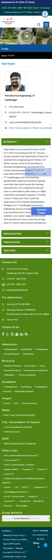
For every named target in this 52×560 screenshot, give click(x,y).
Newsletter (38, 501)
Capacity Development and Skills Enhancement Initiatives (23, 480)
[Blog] (26, 334)
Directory (8, 505)
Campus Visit (12, 319)
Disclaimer (8, 548)
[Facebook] (3, 334)
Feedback (6, 530)
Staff (15, 403)
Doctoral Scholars (29, 403)
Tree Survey (24, 501)
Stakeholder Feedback (24, 391)
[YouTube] (16, 334)
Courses (8, 474)
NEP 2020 (27, 8)
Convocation (45, 8)
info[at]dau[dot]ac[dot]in (17, 290)
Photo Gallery (22, 505)
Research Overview (12, 366)
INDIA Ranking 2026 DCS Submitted (20, 443)
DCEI (4, 8)
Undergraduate (10, 349)
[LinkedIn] (21, 334)
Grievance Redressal (12, 12)
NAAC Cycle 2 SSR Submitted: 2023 (19, 415)
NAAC (14, 8)
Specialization (12, 233)
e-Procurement (11, 460)
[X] (7, 334)
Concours (8, 501)
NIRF (20, 8)
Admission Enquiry (42, 211)
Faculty (7, 403)
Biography (10, 141)
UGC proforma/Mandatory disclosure (20, 455)
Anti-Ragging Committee (15, 492)
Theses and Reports (27, 375)
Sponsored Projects (12, 370)
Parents (7, 487)
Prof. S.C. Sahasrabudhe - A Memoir (19, 464)
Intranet (41, 469)
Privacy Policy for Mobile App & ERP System (15, 541)
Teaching (9, 250)
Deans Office (30, 366)
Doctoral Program (11, 354)
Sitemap (19, 548)
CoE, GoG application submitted (18, 427)
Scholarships (28, 354)
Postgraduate (41, 349)
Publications (11, 242)
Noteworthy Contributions (36, 370)
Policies (29, 12)
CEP (9, 8)
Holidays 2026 (10, 469)
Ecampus (26, 469)
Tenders (37, 12)
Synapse (32, 496)
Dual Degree (26, 349)
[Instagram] (12, 334)
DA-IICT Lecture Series (14, 496)
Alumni (35, 8)
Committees (39, 487)
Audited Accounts (12, 431)
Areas (42, 366)
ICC (23, 12)
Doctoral (7, 391)
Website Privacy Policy (14, 535)
